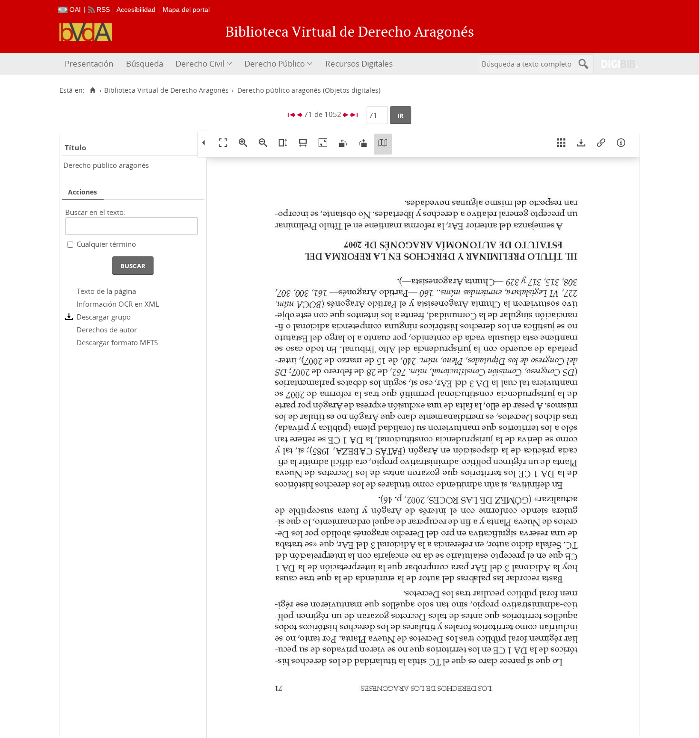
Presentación (89, 63)
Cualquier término (106, 244)
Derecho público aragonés (106, 165)
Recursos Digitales (359, 63)
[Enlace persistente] (601, 144)
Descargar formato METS (117, 342)
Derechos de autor (107, 329)
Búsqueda (144, 63)
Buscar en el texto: (95, 212)
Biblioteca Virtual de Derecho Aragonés (166, 90)
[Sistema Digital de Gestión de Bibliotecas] (616, 64)
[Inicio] (92, 90)
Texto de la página (106, 291)
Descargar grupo (104, 316)
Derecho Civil (199, 63)
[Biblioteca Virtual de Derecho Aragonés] (85, 32)
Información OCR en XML (118, 304)
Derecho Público (274, 63)
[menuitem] (90, 64)
